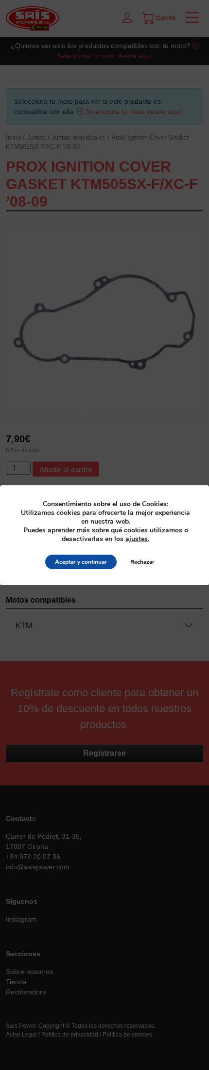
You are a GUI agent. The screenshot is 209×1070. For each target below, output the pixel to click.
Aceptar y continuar (81, 562)
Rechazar (142, 562)
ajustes (136, 539)
